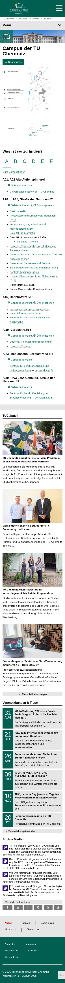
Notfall (8, 923)
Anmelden (10, 944)
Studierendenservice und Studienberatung (34, 267)
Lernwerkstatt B (44, 397)
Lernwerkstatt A (44, 370)
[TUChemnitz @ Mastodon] (48, 907)
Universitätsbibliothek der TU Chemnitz (32, 191)
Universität (10, 929)
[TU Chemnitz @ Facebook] (7, 907)
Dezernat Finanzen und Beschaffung (31, 341)
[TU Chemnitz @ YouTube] (58, 907)
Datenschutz (11, 950)
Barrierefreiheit (12, 957)
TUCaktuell (10, 415)
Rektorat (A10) (18, 211)
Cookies (32, 950)
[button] (55, 8)
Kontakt (26, 923)
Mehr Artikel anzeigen (34, 694)
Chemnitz (31, 929)
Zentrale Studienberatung (24, 271)
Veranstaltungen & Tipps (20, 702)
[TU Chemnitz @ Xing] (38, 907)
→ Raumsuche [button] (13, 61)
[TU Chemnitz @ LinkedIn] (28, 907)
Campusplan (47, 923)
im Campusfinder (15, 171)
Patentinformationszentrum (25, 313)
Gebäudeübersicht (21, 185)
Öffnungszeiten (45, 205)
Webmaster (9, 975)
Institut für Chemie (27, 241)
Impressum (31, 944)
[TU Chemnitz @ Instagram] (18, 907)
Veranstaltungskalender (21, 831)
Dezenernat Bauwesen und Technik (30, 263)
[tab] (7, 161)
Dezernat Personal (20, 346)
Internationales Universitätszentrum (30, 309)
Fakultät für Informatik (22, 232)
